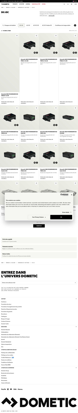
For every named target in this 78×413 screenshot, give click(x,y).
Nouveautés (9, 380)
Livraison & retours (5, 321)
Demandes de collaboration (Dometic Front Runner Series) (15, 337)
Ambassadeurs (4, 332)
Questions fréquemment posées (9, 309)
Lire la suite (51, 15)
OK (61, 217)
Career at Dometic (10, 383)
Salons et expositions (6, 344)
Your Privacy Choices (38, 217)
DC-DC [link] (33, 7)
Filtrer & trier (7, 30)
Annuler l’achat (5, 323)
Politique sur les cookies (7, 355)
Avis (2, 346)
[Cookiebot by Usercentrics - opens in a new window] (61, 195)
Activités (21, 4)
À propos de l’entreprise (7, 367)
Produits (15, 4)
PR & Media (8, 378)
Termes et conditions (6, 360)
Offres (43, 4)
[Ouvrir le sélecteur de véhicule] (68, 4)
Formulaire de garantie (6, 311)
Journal (28, 4)
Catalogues (8, 316)
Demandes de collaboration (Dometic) (10, 334)
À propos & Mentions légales (8, 349)
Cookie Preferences (6, 357)
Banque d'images (10, 319)
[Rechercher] (64, 4)
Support (3, 298)
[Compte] (71, 4)
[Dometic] (5, 4)
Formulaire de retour (6, 304)
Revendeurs (4, 314)
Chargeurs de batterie (23, 7)
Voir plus (39, 225)
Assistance (3, 301)
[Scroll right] (75, 25)
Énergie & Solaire (10, 7)
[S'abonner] (75, 282)
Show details (65, 212)
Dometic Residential (11, 342)
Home (2, 7)
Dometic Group (9, 370)
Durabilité (3, 375)
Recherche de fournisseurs (7, 373)
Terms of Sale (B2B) (5, 365)
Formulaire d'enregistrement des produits (11, 306)
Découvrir (4, 326)
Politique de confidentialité (8, 352)
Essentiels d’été (36, 4)
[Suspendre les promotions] (2, 1)
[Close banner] (71, 194)
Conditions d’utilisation (7, 362)
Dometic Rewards (5, 329)
